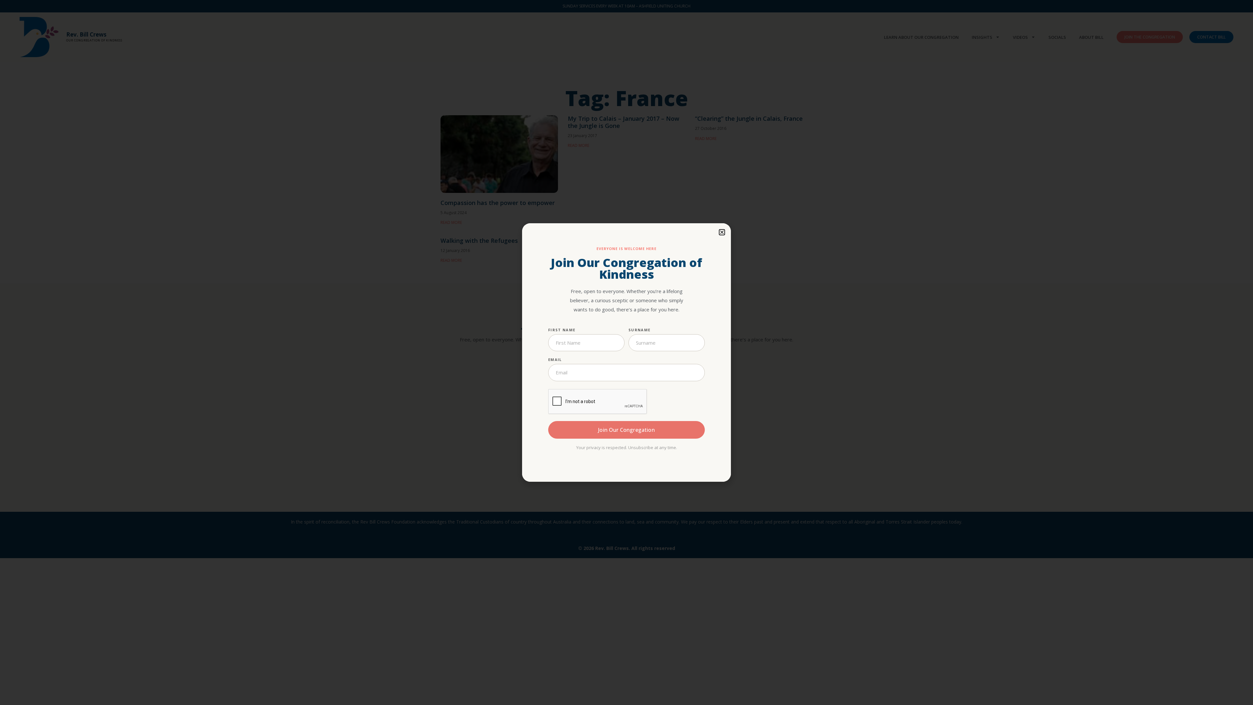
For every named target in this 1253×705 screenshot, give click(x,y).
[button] (721, 232)
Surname (639, 330)
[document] (626, 352)
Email (555, 359)
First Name (561, 330)
